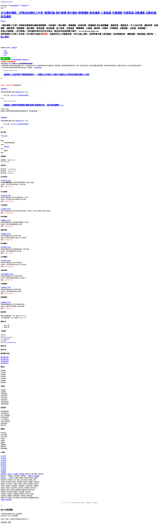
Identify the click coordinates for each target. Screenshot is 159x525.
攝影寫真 (14, 47)
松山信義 (3, 458)
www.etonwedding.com (9, 342)
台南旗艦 (3, 470)
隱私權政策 (89, 502)
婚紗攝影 (22, 474)
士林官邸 (3, 460)
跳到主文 (3, 21)
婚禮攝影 (36, 476)
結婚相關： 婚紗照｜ (7, 474)
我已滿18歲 (4, 522)
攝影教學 (9, 499)
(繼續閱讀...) (4, 88)
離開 (9, 522)
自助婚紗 (16, 474)
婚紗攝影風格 (5, 357)
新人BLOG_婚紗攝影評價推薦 (20, 95)
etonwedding (6, 339)
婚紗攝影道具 (5, 363)
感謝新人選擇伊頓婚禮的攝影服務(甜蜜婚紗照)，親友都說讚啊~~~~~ (34, 105)
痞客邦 (18, 92)
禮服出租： (4, 478)
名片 (5, 55)
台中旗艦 (3, 468)
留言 (21, 92)
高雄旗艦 (3, 472)
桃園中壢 (3, 464)
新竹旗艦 (3, 466)
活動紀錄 (3, 499)
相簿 (5, 51)
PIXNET (67, 502)
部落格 (6, 53)
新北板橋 (3, 462)
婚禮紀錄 (30, 476)
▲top (2, 98)
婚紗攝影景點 (5, 359)
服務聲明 (95, 502)
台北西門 (3, 456)
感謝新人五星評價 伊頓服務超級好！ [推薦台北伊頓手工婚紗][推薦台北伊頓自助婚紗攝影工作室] (47, 74)
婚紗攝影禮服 (5, 361)
